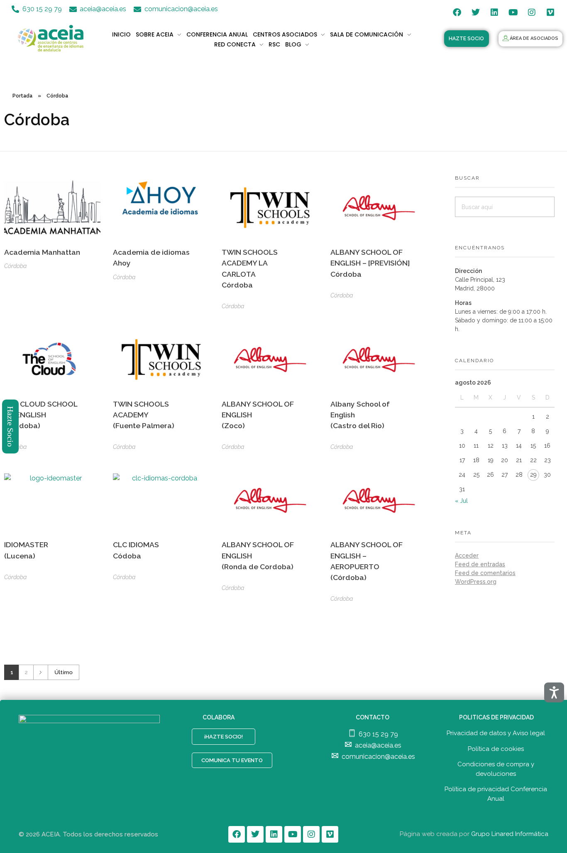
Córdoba (15, 266)
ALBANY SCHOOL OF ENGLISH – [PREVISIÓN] (370, 263)
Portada (22, 96)
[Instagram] (531, 12)
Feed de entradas (480, 564)
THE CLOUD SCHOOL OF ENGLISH (40, 415)
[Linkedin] (494, 12)
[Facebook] (457, 12)
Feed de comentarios (485, 573)
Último (63, 672)
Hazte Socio (10, 426)
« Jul (461, 500)
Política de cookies (496, 749)
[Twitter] (475, 12)
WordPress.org (475, 581)
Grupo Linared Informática (509, 834)
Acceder (467, 555)
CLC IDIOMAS (136, 550)
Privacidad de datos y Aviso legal (496, 733)
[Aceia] (52, 38)
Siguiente (40, 672)
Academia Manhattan (42, 252)
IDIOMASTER (26, 550)
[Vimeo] (550, 12)
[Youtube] (513, 12)
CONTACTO (372, 717)
